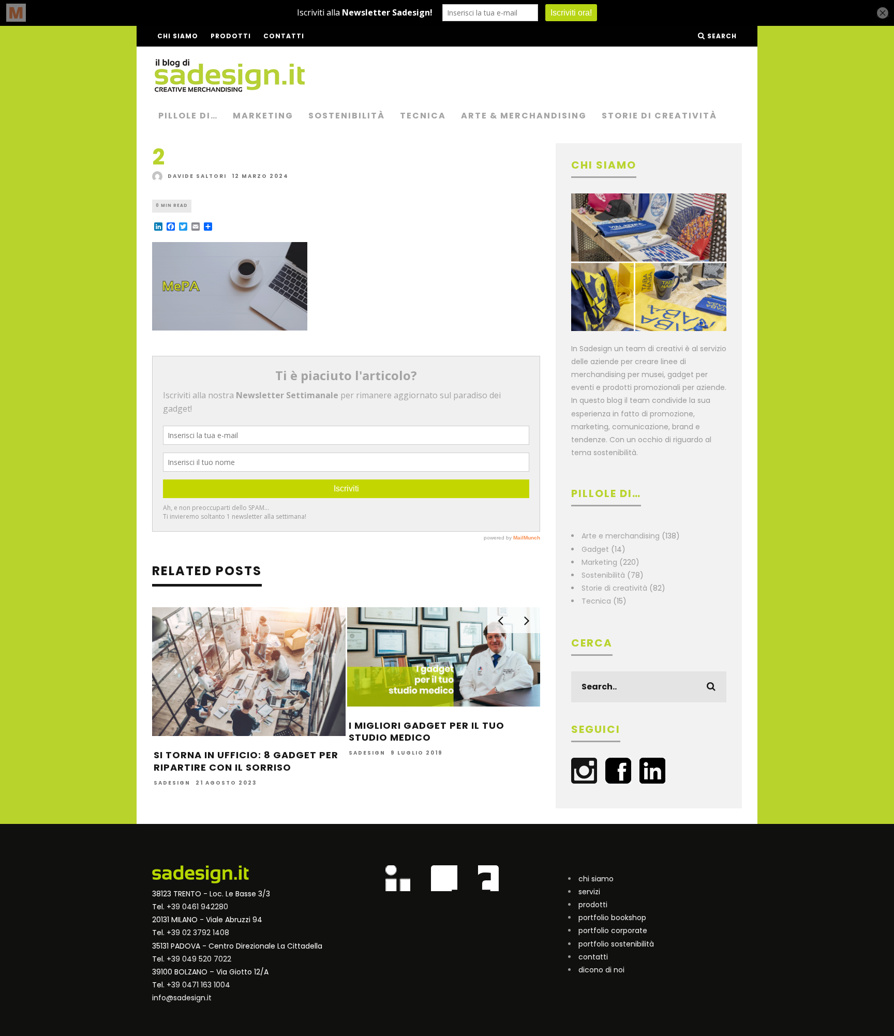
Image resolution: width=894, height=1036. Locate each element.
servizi (589, 892)
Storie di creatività (659, 116)
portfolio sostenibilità (616, 944)
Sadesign (172, 783)
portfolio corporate (612, 930)
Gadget (595, 549)
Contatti (283, 36)
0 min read (172, 205)
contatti (593, 957)
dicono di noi (601, 970)
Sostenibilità (346, 116)
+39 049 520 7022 (199, 959)
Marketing (263, 116)
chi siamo (596, 879)
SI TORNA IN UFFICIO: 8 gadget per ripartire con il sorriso (246, 760)
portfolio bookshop (612, 917)
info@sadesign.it (182, 998)
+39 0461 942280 (197, 907)
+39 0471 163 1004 (198, 985)
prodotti (592, 904)
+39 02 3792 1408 (198, 932)
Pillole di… (188, 116)
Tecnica (423, 116)
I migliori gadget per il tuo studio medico (426, 731)
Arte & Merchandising (524, 116)
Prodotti (231, 36)
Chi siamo (177, 36)
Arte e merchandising (621, 536)
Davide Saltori (197, 176)
